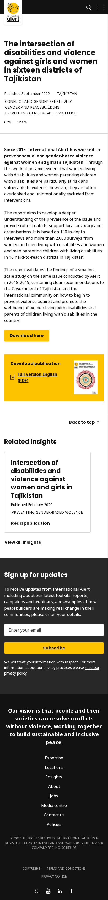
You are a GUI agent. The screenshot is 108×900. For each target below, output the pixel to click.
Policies (54, 824)
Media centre (54, 805)
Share (22, 122)
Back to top (82, 422)
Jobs (54, 796)
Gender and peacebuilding (32, 107)
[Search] (88, 7)
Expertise (54, 758)
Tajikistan (67, 94)
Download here (27, 336)
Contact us (54, 815)
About (54, 786)
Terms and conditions (66, 868)
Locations (54, 767)
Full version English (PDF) (37, 377)
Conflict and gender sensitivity (38, 101)
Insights (54, 777)
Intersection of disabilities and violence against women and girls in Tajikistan (41, 479)
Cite (7, 122)
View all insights (22, 542)
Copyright (31, 868)
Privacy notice (54, 876)
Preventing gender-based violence (40, 113)
